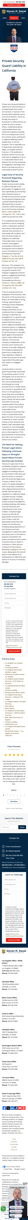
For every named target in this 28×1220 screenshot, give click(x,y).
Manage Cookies (19, 1169)
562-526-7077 (13, 1101)
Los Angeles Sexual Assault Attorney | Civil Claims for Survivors (14, 681)
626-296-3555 (13, 1005)
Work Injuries (9, 708)
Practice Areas (8, 659)
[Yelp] (24, 1108)
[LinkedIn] (12, 1108)
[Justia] (16, 1108)
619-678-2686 (13, 1069)
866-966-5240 (14, 971)
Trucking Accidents (11, 667)
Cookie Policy (8, 1169)
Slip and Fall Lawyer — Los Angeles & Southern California (14, 733)
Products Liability (11, 722)
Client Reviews (14, 746)
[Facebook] (4, 1108)
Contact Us (14, 18)
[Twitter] (8, 1108)
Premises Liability (11, 690)
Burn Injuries (9, 706)
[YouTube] (20, 1108)
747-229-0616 (13, 989)
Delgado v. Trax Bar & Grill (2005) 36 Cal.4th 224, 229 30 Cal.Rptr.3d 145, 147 (12, 258)
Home (5, 18)
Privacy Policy (18, 647)
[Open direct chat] (24, 1183)
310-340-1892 (13, 1085)
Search (22, 827)
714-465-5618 (13, 1053)
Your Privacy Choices (13, 1167)
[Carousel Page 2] (7, 795)
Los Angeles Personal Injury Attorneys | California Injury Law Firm (15, 713)
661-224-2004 (13, 1037)
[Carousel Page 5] (17, 795)
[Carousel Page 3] (10, 795)
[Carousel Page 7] (24, 795)
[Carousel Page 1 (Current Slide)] (3, 795)
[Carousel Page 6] (21, 795)
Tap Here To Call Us (14, 5)
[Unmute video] (18, 1199)
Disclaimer (14, 1142)
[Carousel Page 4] (14, 795)
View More (14, 801)
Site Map (14, 1147)
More (23, 18)
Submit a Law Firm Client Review (14, 808)
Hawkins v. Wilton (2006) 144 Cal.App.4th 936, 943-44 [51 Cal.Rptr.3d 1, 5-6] (13, 285)
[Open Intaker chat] (11, 1219)
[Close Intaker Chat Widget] (26, 1183)
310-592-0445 (13, 973)
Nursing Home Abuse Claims (15, 692)
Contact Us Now (14, 651)
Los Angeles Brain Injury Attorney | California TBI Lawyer (14, 697)
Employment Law (11, 724)
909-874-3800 (13, 1021)
